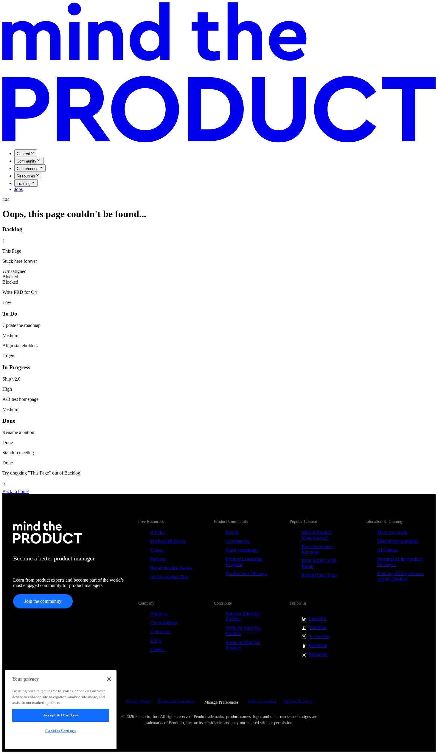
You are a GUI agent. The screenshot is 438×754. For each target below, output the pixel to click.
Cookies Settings (60, 731)
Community (26, 161)
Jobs (18, 189)
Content (23, 154)
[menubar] (219, 170)
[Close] (109, 679)
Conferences (27, 168)
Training (23, 183)
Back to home (15, 491)
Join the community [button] (42, 601)
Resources (26, 176)
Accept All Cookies (60, 715)
